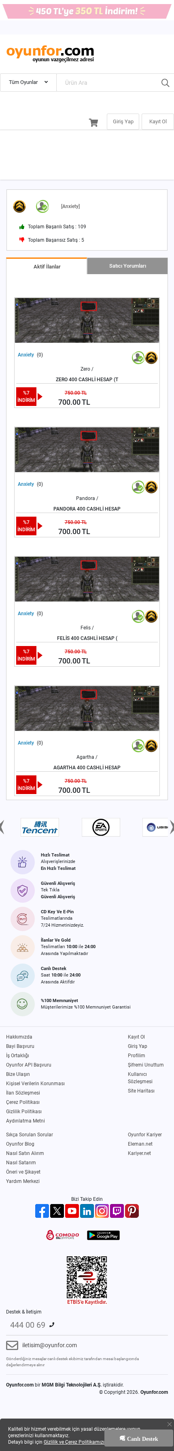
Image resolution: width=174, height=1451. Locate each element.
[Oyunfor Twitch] (117, 1210)
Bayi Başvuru (20, 1046)
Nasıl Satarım (21, 1163)
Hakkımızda (19, 1037)
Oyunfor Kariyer (145, 1135)
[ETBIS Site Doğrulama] (87, 1280)
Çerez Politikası (23, 1102)
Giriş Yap (137, 1046)
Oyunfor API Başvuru (28, 1065)
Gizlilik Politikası (24, 1111)
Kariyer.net (139, 1153)
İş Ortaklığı (17, 1055)
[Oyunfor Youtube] (72, 1210)
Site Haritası (141, 1091)
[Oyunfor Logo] (50, 53)
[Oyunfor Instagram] (102, 1210)
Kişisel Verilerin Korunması (35, 1083)
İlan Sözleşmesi (23, 1093)
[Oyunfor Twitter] (57, 1210)
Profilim (136, 1055)
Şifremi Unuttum (146, 1065)
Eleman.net (140, 1144)
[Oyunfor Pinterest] (132, 1210)
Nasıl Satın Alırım (25, 1153)
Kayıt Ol (136, 1037)
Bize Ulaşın (18, 1074)
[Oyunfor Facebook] (42, 1210)
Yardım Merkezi (23, 1181)
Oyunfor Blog (20, 1144)
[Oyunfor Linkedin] (87, 1210)
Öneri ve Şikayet (23, 1172)
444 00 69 (27, 1325)
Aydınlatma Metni (25, 1121)
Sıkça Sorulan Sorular (29, 1135)
